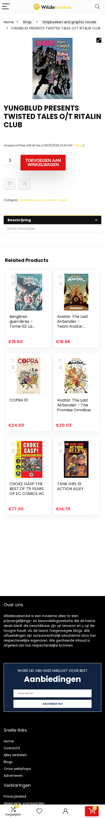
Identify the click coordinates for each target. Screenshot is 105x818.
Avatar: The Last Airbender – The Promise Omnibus (74, 405)
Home (9, 22)
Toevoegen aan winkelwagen (43, 162)
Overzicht (12, 748)
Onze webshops (17, 768)
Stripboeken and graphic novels (69, 22)
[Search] (97, 6)
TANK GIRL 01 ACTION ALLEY (70, 486)
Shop (27, 22)
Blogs (8, 761)
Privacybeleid (15, 796)
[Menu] (6, 6)
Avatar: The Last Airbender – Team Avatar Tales (72, 324)
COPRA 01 (19, 400)
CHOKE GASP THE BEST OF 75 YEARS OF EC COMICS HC (27, 488)
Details (78, 145)
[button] (98, 40)
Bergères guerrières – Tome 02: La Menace (21, 324)
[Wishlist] (39, 811)
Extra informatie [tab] (21, 228)
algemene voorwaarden (24, 803)
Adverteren (13, 775)
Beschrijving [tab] (19, 220)
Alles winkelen (15, 755)
